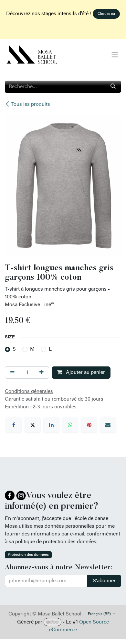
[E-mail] (108, 425)
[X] (32, 425)
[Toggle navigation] (114, 54)
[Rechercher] (113, 87)
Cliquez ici (106, 14)
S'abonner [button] (104, 581)
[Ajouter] (41, 372)
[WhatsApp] (70, 425)
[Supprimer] (12, 372)
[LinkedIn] (51, 425)
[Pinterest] (89, 425)
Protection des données (28, 555)
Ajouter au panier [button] (85, 372)
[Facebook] (13, 425)
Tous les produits (30, 104)
